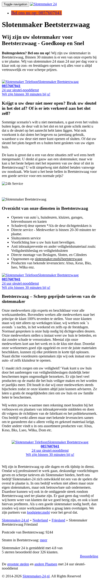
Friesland (58, 520)
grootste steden (18, 564)
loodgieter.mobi (38, 512)
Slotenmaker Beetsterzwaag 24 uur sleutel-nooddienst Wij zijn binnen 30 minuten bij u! (57, 448)
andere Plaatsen (45, 564)
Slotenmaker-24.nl (15, 520)
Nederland (40, 520)
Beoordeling (89, 556)
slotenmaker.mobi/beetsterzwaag (58, 259)
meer (43, 540)
